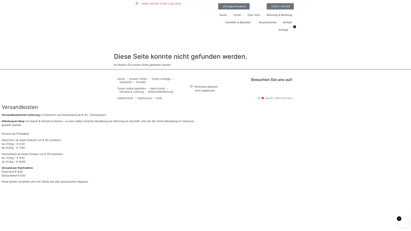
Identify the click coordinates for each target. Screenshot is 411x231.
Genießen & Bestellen (238, 22)
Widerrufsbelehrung (160, 91)
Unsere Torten (138, 79)
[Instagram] (289, 89)
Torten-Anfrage (161, 79)
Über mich (254, 15)
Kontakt (287, 22)
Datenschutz (125, 98)
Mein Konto (157, 88)
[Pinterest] (280, 89)
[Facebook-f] (271, 89)
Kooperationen (267, 22)
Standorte (125, 82)
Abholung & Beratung (279, 15)
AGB (159, 98)
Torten (237, 15)
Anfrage (283, 29)
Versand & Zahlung (131, 91)
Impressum (144, 98)
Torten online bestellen (131, 88)
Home (223, 15)
